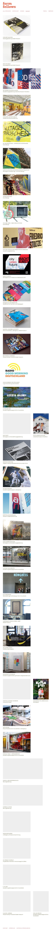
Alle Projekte (7, 11)
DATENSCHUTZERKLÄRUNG (23, 928)
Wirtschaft (15, 11)
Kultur (28, 11)
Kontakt (5, 928)
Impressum (12, 928)
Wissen (22, 11)
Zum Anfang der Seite (51, 927)
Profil (45, 11)
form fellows (9, 5)
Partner (50, 11)
